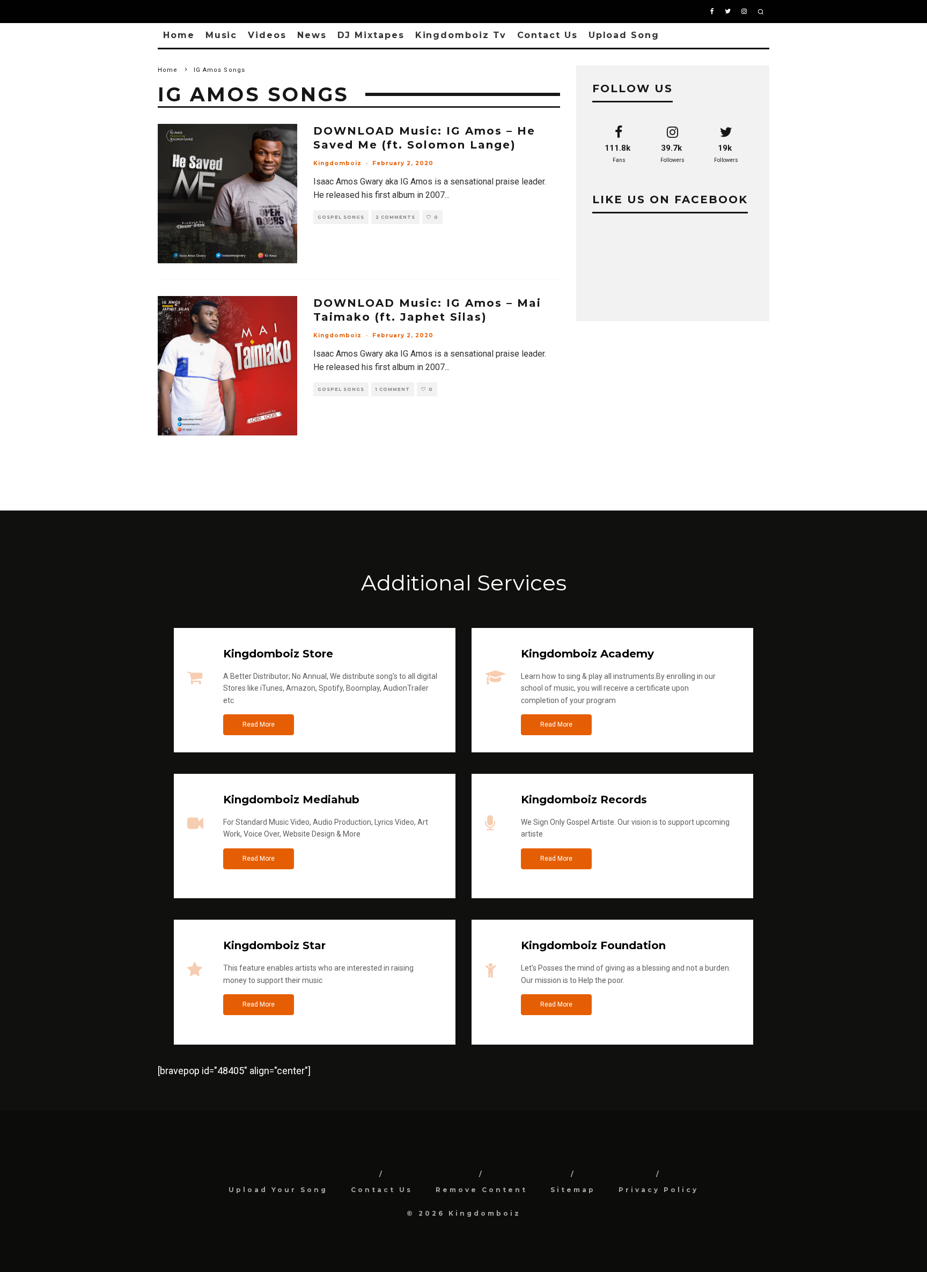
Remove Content (481, 1190)
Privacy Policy (658, 1190)
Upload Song (623, 35)
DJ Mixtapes (370, 35)
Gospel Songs (341, 217)
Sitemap (572, 1190)
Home (179, 35)
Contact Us (547, 35)
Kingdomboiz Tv (460, 35)
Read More (258, 724)
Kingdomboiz (337, 163)
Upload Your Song (278, 1190)
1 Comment (393, 389)
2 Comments (395, 217)
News (312, 35)
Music (221, 35)
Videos (267, 35)
